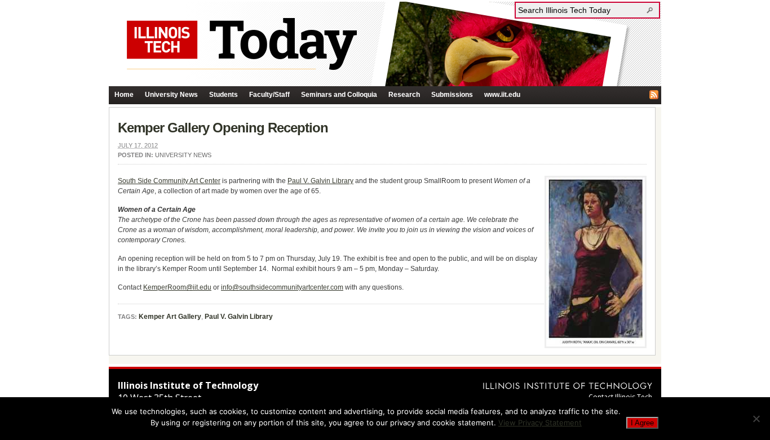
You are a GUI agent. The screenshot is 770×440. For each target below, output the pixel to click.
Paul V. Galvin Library (320, 181)
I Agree (642, 423)
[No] (756, 418)
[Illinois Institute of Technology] (567, 385)
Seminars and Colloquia (339, 95)
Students (223, 95)
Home (124, 95)
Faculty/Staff (269, 95)
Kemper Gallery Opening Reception (223, 127)
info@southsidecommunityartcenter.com (282, 287)
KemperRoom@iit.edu (177, 287)
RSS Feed (653, 94)
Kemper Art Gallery (170, 317)
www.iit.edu (502, 95)
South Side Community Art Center (169, 181)
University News (171, 95)
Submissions (452, 95)
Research (404, 95)
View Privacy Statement (540, 422)
